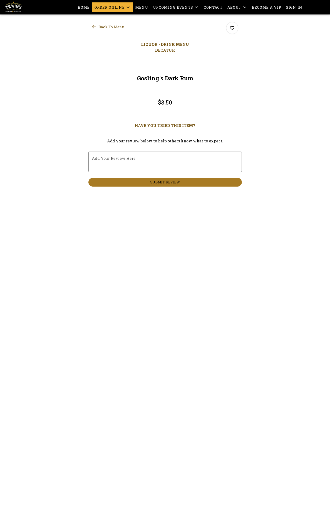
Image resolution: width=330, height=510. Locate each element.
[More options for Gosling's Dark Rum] (232, 28)
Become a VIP (266, 7)
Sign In (294, 7)
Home (84, 7)
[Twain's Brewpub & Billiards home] (25, 7)
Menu (141, 7)
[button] (112, 7)
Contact (213, 7)
